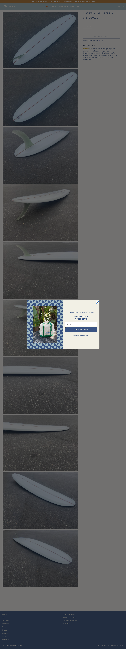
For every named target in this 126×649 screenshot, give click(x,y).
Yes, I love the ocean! (81, 329)
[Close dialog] (97, 302)
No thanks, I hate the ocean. (81, 335)
